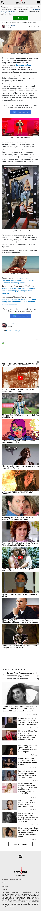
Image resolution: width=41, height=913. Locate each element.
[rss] (20, 856)
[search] (2, 2)
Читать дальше (20, 844)
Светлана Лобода (23, 65)
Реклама (4, 883)
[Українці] (20, 2)
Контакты (5, 890)
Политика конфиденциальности (12, 879)
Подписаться (23, 112)
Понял (20, 18)
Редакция (5, 886)
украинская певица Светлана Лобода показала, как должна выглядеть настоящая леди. (18, 280)
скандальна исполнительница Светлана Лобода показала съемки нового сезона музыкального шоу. (19, 301)
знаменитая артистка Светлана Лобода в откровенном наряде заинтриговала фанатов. (19, 290)
